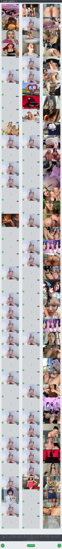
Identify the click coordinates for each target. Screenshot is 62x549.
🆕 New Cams (5, 537)
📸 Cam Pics (57, 537)
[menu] (2, 545)
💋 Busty (52, 535)
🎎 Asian (3, 535)
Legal (38, 540)
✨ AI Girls (31, 537)
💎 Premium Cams (21, 537)
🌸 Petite (48, 535)
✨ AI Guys (41, 537)
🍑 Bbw (45, 535)
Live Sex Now (31, 545)
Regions (28, 540)
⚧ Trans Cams (15, 537)
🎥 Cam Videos (52, 537)
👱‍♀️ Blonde (32, 535)
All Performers (35, 540)
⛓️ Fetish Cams (27, 537)
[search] (59, 545)
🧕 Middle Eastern (20, 535)
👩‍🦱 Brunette (37, 535)
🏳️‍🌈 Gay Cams (10, 537)
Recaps (32, 540)
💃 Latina (10, 535)
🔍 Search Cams (31, 538)
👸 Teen (29, 535)
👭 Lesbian (56, 535)
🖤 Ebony (6, 535)
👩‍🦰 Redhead (41, 535)
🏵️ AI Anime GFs (36, 537)
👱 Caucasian (15, 535)
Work (30, 540)
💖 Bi (59, 535)
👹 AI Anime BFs (46, 537)
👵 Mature (25, 535)
